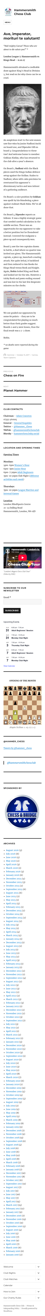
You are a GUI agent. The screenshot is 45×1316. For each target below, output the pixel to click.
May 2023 (11, 956)
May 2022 (11, 992)
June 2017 (11, 1194)
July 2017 (10, 1191)
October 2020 (12, 1052)
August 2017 (12, 1187)
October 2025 (12, 885)
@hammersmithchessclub (26, 430)
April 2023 (11, 960)
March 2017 (11, 1205)
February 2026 (13, 871)
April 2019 (11, 1116)
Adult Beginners (25, 472)
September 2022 (14, 978)
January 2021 (12, 1042)
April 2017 (11, 1201)
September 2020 (14, 1056)
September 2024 (14, 917)
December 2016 (13, 1215)
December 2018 (13, 1130)
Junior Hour (20, 468)
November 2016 (14, 1219)
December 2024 (14, 910)
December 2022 (14, 971)
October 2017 (12, 1180)
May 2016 (11, 1240)
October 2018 (12, 1137)
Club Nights (10, 1273)
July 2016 (10, 1233)
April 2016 (11, 1244)
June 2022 (11, 988)
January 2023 (12, 967)
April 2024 (11, 932)
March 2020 (12, 1077)
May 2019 (11, 1112)
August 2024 (12, 921)
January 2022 (12, 1006)
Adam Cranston (24, 416)
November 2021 (14, 1013)
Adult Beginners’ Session (22, 630)
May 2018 (10, 1155)
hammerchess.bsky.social (26, 433)
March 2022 (12, 999)
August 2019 (12, 1102)
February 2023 (13, 963)
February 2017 (13, 1208)
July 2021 (10, 1024)
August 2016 (12, 1230)
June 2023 (11, 953)
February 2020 (13, 1081)
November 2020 (14, 1049)
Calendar (8, 1285)
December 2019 (13, 1088)
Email (7, 597)
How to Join (9, 1291)
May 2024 (11, 928)
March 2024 (12, 935)
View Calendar (9, 666)
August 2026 (12, 850)
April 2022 (11, 995)
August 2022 (12, 981)
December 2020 (14, 1045)
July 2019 (10, 1105)
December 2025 (14, 878)
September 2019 (14, 1098)
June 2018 (11, 1152)
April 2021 (11, 1031)
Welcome (8, 1267)
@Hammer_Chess (23, 426)
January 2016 (12, 1254)
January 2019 (12, 1127)
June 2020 (11, 1066)
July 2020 (10, 1063)
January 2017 (12, 1212)
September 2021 (14, 1020)
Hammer (10, 355)
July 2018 (10, 1148)
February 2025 (13, 907)
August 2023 (12, 946)
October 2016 (12, 1222)
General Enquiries (23, 423)
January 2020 (12, 1084)
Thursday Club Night (20, 645)
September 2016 (14, 1226)
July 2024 (10, 924)
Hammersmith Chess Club (14, 1306)
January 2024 (12, 939)
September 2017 (14, 1183)
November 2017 (13, 1176)
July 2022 (10, 985)
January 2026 (12, 875)
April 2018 (11, 1159)
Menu (7, 22)
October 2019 (12, 1095)
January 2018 (12, 1169)
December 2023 (13, 942)
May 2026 (11, 861)
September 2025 (14, 889)
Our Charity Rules (12, 1298)
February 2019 (13, 1123)
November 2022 (14, 974)
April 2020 (11, 1073)
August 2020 (12, 1059)
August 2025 (12, 893)
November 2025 (14, 882)
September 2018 (14, 1141)
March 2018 (12, 1162)
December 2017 (13, 1173)
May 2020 (11, 1070)
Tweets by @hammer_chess (18, 748)
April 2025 (11, 903)
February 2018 (13, 1166)
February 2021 (13, 1038)
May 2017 (10, 1198)
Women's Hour (21, 465)
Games (35, 355)
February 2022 (13, 1003)
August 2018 (12, 1144)
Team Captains (10, 358)
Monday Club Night (20, 638)
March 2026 (12, 868)
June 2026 (11, 857)
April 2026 (11, 864)
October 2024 (12, 914)
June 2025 (11, 896)
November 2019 (14, 1091)
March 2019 (12, 1120)
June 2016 (11, 1237)
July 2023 (10, 949)
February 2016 (13, 1251)
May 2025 (11, 900)
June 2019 (11, 1109)
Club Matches (10, 1279)
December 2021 (13, 1010)
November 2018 (14, 1134)
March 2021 (12, 1034)
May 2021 (10, 1027)
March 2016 (12, 1247)
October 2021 (12, 1017)
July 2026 (10, 853)
